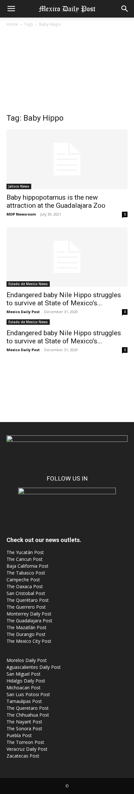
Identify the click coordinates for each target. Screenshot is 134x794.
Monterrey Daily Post (29, 614)
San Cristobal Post (26, 593)
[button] (11, 9)
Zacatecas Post (23, 756)
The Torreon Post (25, 742)
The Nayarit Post (24, 722)
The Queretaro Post (28, 708)
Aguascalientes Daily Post (34, 667)
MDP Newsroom (21, 214)
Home (12, 24)
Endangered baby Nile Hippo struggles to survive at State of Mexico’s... (64, 299)
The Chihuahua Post (28, 715)
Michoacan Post (24, 687)
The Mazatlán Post (27, 627)
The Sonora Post (24, 728)
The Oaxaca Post (25, 586)
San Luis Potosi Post (28, 694)
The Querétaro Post (28, 600)
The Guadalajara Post (29, 620)
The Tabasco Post (26, 573)
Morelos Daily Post (27, 660)
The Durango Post (26, 634)
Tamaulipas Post (24, 701)
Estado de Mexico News (28, 284)
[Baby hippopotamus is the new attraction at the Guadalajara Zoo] (67, 159)
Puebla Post (19, 735)
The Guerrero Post (26, 607)
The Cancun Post (25, 559)
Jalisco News (18, 186)
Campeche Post (23, 579)
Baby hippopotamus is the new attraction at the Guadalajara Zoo (56, 201)
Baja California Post (27, 566)
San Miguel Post (24, 674)
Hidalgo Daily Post (26, 681)
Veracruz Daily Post (27, 749)
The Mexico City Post (29, 641)
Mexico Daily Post (23, 311)
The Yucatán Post (25, 552)
